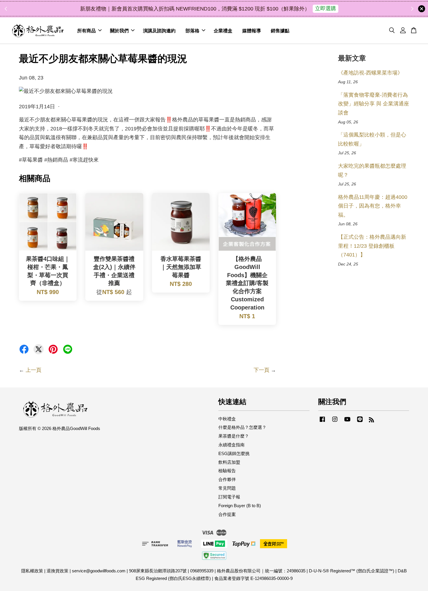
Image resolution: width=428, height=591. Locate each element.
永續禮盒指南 (231, 444)
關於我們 (119, 30)
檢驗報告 (227, 470)
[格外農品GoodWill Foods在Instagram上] (335, 421)
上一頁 (33, 370)
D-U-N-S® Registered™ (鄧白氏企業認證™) (351, 570)
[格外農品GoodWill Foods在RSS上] (371, 420)
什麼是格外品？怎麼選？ (242, 427)
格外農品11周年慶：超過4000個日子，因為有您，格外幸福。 (372, 206)
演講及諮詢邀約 (159, 30)
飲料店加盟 (229, 462)
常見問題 (227, 488)
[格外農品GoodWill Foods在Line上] (360, 421)
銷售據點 (280, 30)
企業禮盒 (223, 30)
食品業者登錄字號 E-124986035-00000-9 (253, 578)
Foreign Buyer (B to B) (239, 505)
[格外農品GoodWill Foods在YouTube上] (347, 421)
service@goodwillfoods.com (98, 570)
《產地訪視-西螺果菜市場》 (370, 73)
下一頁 (261, 370)
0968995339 (201, 570)
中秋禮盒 (227, 418)
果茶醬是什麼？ (233, 435)
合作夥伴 (227, 479)
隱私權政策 (32, 570)
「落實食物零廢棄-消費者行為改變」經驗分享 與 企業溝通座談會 (373, 104)
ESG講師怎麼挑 (234, 453)
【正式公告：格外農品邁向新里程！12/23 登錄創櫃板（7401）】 (372, 246)
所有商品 (86, 30)
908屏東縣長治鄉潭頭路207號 (158, 570)
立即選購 (325, 8)
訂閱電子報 (229, 496)
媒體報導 (251, 30)
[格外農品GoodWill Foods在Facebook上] (322, 421)
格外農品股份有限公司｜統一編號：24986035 (261, 570)
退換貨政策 (57, 570)
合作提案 (227, 514)
